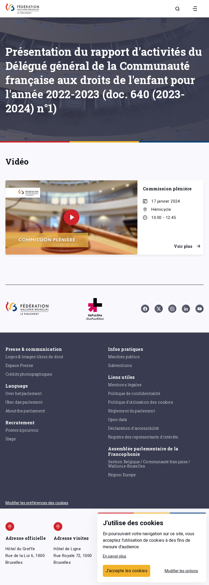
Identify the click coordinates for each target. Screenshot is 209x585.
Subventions (120, 365)
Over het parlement (23, 393)
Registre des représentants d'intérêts (143, 436)
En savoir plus (114, 556)
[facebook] (145, 309)
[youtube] (199, 309)
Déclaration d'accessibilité (133, 428)
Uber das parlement (23, 402)
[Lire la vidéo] (71, 217)
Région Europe (122, 474)
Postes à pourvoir (22, 430)
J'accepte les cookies (126, 570)
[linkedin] (186, 309)
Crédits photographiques (28, 374)
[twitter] (159, 309)
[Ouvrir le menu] (195, 8)
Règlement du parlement (131, 410)
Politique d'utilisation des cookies (140, 402)
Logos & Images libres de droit (34, 356)
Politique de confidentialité (134, 393)
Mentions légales (125, 384)
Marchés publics (124, 356)
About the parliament (25, 410)
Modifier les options (181, 571)
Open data (117, 419)
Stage (10, 438)
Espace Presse (19, 365)
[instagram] (172, 309)
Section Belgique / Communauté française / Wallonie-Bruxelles (149, 464)
